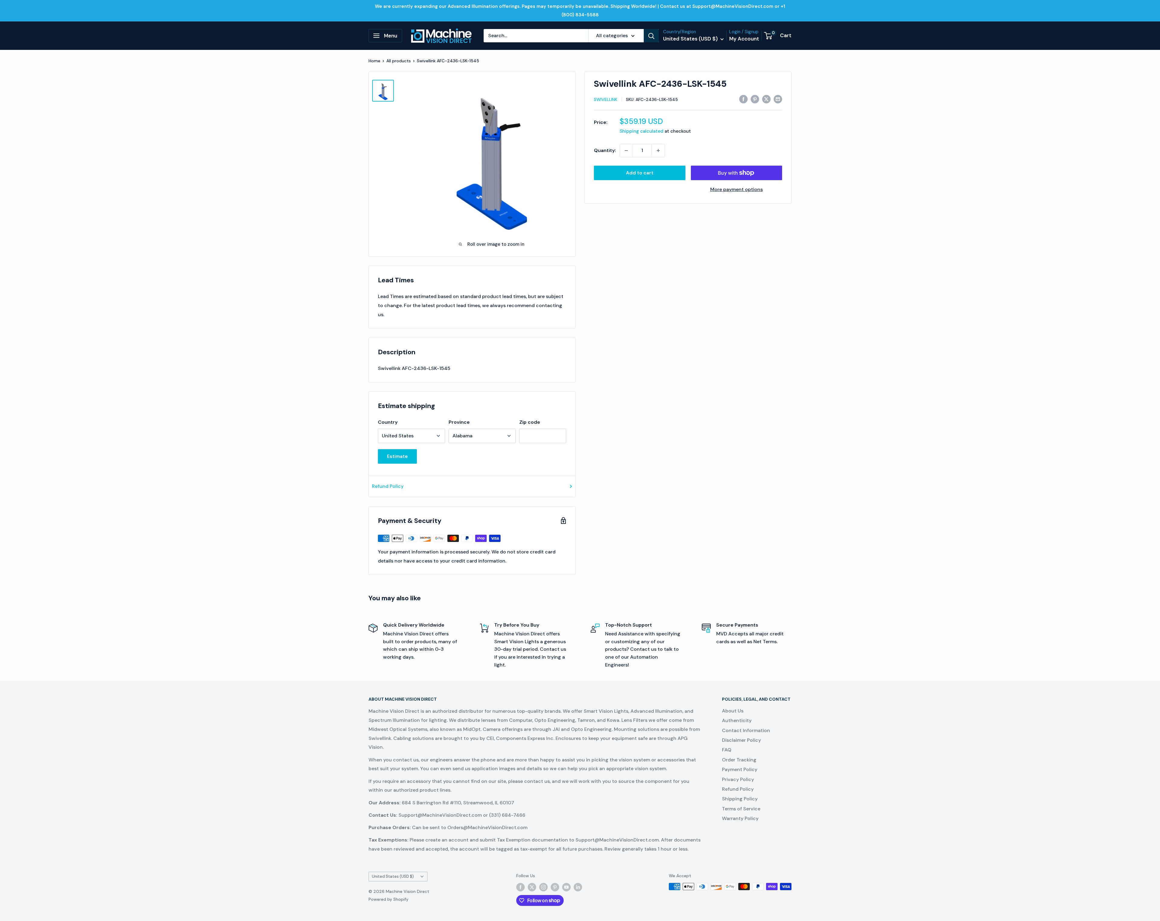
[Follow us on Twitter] (532, 887)
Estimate (397, 456)
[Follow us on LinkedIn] (578, 887)
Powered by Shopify (388, 899)
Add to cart (639, 173)
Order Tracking (739, 760)
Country (388, 422)
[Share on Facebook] (743, 98)
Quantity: (605, 150)
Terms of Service (741, 809)
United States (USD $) (393, 876)
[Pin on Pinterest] (755, 98)
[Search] (651, 35)
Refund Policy (388, 486)
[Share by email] (778, 98)
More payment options (736, 189)
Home (374, 60)
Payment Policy (739, 769)
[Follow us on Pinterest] (555, 887)
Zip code (529, 422)
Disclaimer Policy (741, 740)
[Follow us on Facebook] (520, 887)
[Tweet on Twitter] (766, 98)
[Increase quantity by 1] (658, 150)
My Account (744, 38)
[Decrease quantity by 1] (626, 150)
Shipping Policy (740, 799)
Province (459, 422)
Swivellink (605, 99)
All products (398, 60)
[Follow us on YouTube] (566, 887)
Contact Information (746, 730)
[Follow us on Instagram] (543, 887)
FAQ (726, 750)
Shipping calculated (641, 131)
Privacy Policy (738, 779)
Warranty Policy (740, 818)
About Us (732, 711)
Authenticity (737, 720)
